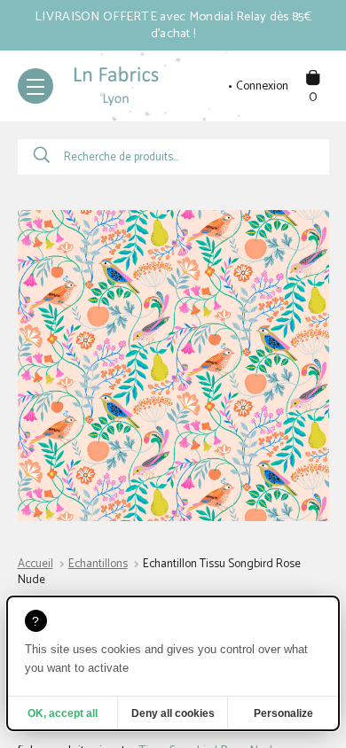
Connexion (262, 87)
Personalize (283, 713)
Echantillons (98, 564)
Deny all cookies (173, 713)
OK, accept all (63, 713)
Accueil (35, 564)
